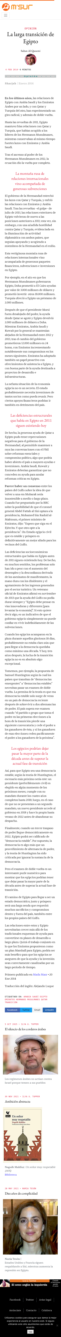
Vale (30, 1332)
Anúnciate (15, 1310)
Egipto (43, 997)
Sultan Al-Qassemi (30, 51)
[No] (57, 1325)
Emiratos (10, 999)
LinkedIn (49, 1010)
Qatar (44, 999)
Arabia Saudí (31, 997)
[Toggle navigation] (6, 15)
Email (37, 1010)
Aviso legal (45, 1299)
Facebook (12, 1010)
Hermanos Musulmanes (28, 999)
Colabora (47, 1310)
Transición (11, 1002)
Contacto (31, 1310)
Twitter (26, 1010)
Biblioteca (11, 1174)
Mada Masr (40, 974)
